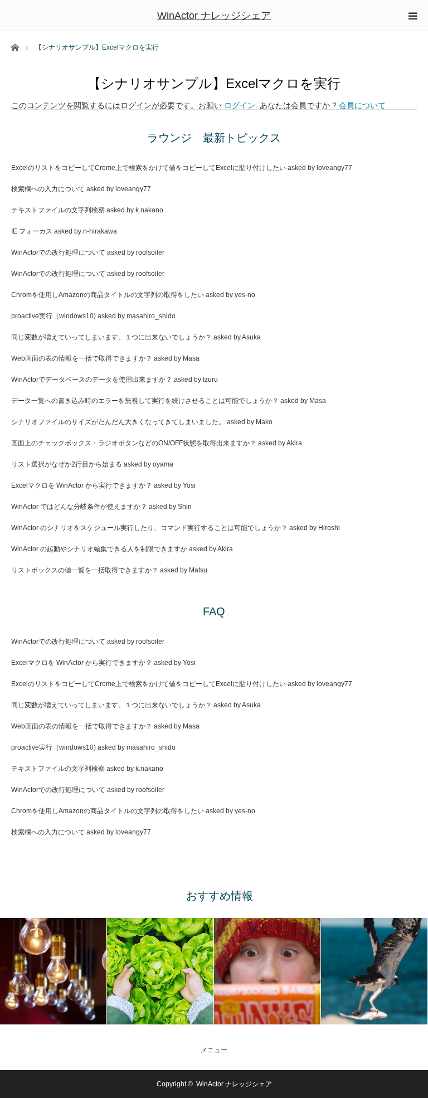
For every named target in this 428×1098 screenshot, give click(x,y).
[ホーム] (14, 46)
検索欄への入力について (48, 189)
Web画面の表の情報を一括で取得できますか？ (81, 358)
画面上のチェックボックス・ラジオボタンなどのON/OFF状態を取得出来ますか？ (133, 443)
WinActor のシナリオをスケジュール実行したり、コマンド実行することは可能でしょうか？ (149, 528)
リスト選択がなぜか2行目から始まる (66, 464)
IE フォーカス (31, 231)
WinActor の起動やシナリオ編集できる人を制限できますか (99, 549)
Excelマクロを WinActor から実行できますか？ (81, 485)
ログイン (239, 105)
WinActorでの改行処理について (58, 252)
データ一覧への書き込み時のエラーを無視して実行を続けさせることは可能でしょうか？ (145, 401)
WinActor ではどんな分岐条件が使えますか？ (79, 507)
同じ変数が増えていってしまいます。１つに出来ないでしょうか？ (111, 337)
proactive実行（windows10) (53, 316)
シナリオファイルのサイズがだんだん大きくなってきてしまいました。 (118, 422)
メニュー (214, 1050)
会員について (362, 105)
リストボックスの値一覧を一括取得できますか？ (84, 570)
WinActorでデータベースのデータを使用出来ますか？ (91, 379)
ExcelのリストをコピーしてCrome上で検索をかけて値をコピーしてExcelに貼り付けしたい (148, 168)
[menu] (412, 15)
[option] (53, 971)
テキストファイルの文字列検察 (58, 210)
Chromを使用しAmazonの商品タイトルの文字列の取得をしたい (107, 295)
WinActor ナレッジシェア (214, 15)
